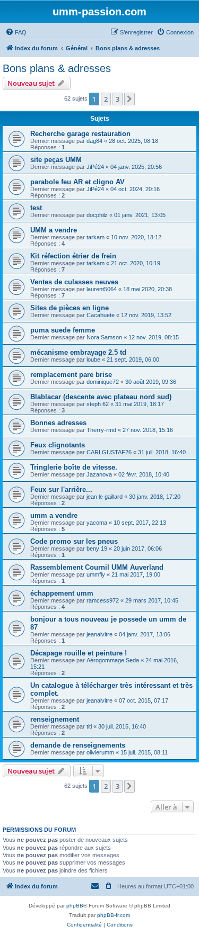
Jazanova (99, 474)
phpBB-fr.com (113, 915)
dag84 (94, 141)
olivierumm (100, 752)
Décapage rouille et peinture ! (78, 653)
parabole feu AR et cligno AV (77, 182)
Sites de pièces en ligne (69, 308)
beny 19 (96, 548)
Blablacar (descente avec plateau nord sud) (100, 397)
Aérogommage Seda (112, 660)
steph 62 (97, 404)
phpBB (74, 906)
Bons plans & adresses (57, 68)
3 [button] (117, 99)
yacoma (96, 522)
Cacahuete (100, 315)
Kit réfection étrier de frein (73, 256)
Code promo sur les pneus (74, 541)
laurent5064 (101, 289)
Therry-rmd (101, 430)
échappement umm (61, 593)
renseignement (54, 719)
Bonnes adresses (58, 423)
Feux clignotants (57, 445)
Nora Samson (104, 337)
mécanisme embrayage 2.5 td (78, 352)
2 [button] (106, 99)
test (36, 208)
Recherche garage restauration (80, 134)
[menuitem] (16, 32)
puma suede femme (62, 330)
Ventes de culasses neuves (74, 282)
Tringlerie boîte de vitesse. (73, 467)
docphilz (97, 215)
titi (89, 726)
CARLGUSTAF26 (109, 452)
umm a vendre (53, 515)
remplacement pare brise (71, 375)
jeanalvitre (99, 634)
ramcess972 (102, 600)
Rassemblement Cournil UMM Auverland (96, 567)
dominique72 (102, 382)
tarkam (95, 237)
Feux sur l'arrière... (61, 489)
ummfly (95, 574)
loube (93, 359)
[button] (129, 99)
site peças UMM (56, 160)
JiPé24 (95, 167)
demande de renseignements (77, 745)
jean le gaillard (104, 496)
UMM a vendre (53, 230)
